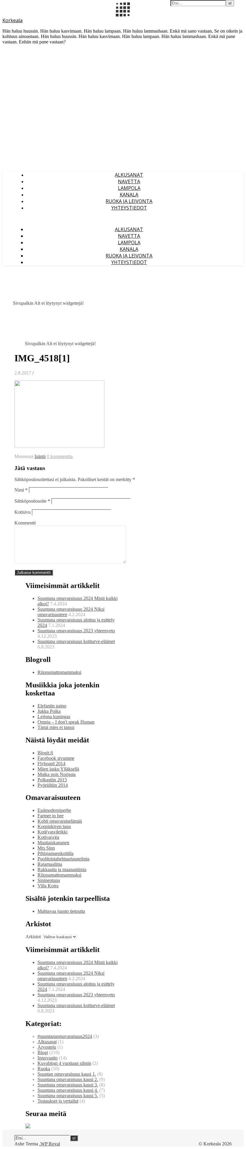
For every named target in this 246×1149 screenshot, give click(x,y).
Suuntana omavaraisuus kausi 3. (68, 1084)
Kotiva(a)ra (48, 837)
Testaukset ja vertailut (58, 1100)
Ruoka (44, 1068)
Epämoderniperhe (54, 810)
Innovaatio (48, 1057)
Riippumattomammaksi (59, 672)
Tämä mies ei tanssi (56, 727)
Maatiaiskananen (53, 842)
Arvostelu (47, 1047)
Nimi (21, 489)
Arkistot (33, 936)
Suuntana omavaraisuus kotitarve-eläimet (76, 641)
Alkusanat (129, 175)
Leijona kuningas (54, 716)
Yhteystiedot (129, 207)
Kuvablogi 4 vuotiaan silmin (64, 1063)
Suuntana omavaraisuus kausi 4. (68, 1090)
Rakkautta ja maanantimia (62, 869)
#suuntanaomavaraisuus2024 (65, 1036)
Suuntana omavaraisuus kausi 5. (68, 1095)
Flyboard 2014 (51, 763)
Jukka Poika (49, 711)
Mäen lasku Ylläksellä (58, 768)
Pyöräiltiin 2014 (53, 785)
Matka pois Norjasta (57, 774)
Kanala (129, 194)
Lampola (129, 188)
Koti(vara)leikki (53, 831)
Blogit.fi (45, 752)
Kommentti (25, 522)
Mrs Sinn (46, 848)
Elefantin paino (52, 705)
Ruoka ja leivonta (129, 201)
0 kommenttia (60, 456)
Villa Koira (48, 885)
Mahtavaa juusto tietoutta (61, 911)
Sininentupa (49, 880)
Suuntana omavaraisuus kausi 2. (68, 1079)
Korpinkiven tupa (54, 826)
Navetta (129, 181)
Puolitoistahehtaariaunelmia (63, 858)
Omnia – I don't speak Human (66, 721)
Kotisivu (22, 512)
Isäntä (40, 456)
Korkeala (12, 20)
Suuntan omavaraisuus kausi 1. (67, 1074)
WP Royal (50, 1143)
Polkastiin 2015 (52, 779)
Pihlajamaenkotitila (56, 853)
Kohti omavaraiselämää (60, 821)
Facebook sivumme (56, 758)
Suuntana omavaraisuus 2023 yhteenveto (76, 630)
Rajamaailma (50, 864)
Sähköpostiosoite (32, 501)
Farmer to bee (51, 815)
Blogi (43, 1052)
